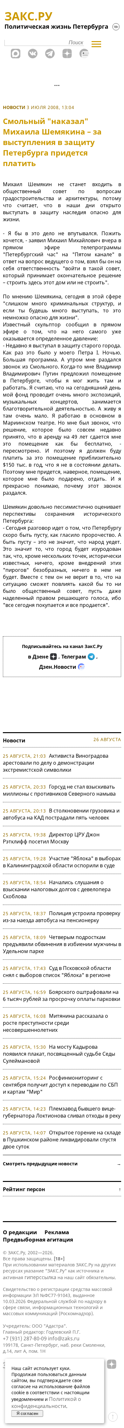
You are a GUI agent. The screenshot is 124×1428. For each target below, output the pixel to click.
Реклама (57, 1232)
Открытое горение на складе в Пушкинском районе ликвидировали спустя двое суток (62, 1139)
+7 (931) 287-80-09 (25, 1338)
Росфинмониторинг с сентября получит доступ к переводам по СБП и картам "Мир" (60, 1084)
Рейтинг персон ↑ (62, 1189)
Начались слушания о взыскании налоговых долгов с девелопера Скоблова (57, 889)
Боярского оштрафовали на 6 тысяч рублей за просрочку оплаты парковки (61, 995)
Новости (14, 107)
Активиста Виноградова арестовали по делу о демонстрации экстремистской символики (55, 762)
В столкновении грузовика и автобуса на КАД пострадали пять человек (61, 814)
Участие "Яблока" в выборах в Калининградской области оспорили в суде (62, 862)
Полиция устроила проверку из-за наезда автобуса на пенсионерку (61, 917)
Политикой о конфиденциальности (46, 1402)
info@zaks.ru (63, 1338)
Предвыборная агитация (38, 1239)
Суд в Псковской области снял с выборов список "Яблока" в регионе (57, 972)
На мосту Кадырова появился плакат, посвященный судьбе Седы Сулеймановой (59, 1053)
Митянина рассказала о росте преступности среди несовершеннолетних (55, 1022)
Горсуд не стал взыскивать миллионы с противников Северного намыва (59, 790)
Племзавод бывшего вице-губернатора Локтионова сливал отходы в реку (62, 1112)
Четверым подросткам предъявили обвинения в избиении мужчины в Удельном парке (62, 944)
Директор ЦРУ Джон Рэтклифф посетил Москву (51, 838)
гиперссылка (40, 1277)
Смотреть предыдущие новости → (62, 1164)
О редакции (20, 1232)
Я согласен (27, 1413)
